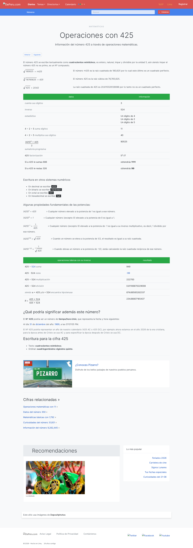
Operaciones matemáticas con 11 (39, 406)
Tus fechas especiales (155, 472)
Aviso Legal (45, 534)
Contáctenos (90, 534)
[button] (81, 4)
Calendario (70, 4)
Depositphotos (58, 514)
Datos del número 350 (34, 412)
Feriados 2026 (159, 458)
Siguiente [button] (37, 55)
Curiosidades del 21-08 (154, 477)
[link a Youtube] (164, 535)
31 (31, 324)
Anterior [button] (27, 55)
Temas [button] (40, 4)
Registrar (183, 4)
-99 (128, 273)
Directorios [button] (52, 4)
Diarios (31, 4)
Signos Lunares (158, 467)
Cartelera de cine (157, 462)
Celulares (165, 12)
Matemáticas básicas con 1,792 (38, 417)
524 (33, 266)
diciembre (40, 324)
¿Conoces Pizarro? (86, 365)
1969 (57, 324)
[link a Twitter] (132, 535)
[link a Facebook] (148, 535)
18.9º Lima (165, 4)
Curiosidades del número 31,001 (39, 422)
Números (31, 12)
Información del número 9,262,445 (40, 427)
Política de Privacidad (67, 534)
